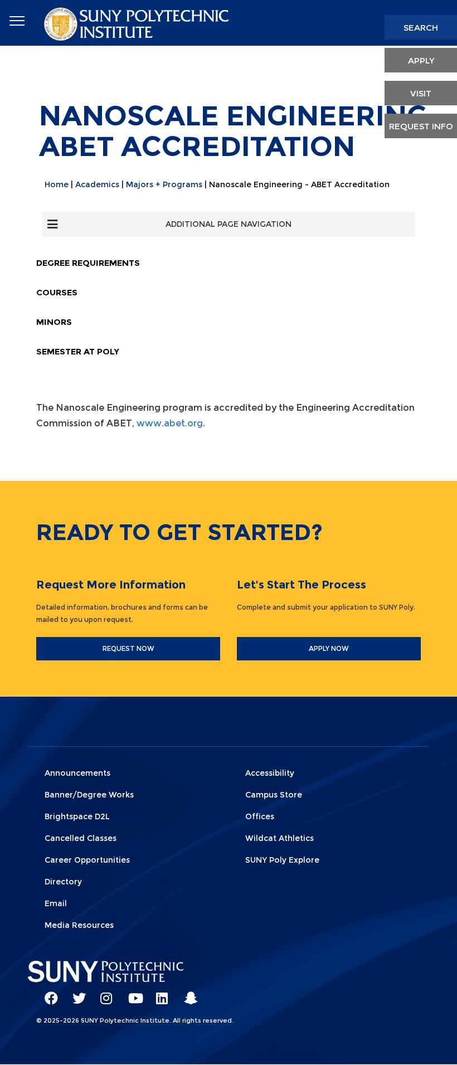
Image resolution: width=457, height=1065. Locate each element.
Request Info (421, 126)
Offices (259, 816)
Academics (97, 184)
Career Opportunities (87, 860)
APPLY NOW (329, 648)
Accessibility (269, 773)
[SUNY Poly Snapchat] (187, 993)
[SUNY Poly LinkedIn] (159, 993)
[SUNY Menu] (16, 21)
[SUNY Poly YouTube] (131, 993)
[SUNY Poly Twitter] (75, 993)
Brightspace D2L (77, 816)
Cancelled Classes (80, 838)
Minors (54, 322)
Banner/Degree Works (89, 795)
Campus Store (273, 795)
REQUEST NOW (128, 648)
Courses (56, 292)
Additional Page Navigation (228, 224)
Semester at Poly (77, 351)
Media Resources (79, 925)
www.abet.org (170, 423)
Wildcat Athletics (279, 838)
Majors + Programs (164, 184)
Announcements (77, 773)
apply (421, 60)
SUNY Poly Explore (282, 860)
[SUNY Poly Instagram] (103, 993)
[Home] (137, 23)
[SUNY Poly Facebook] (47, 993)
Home (57, 184)
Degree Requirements (88, 262)
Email (56, 903)
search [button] (420, 27)
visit (420, 93)
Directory (63, 882)
